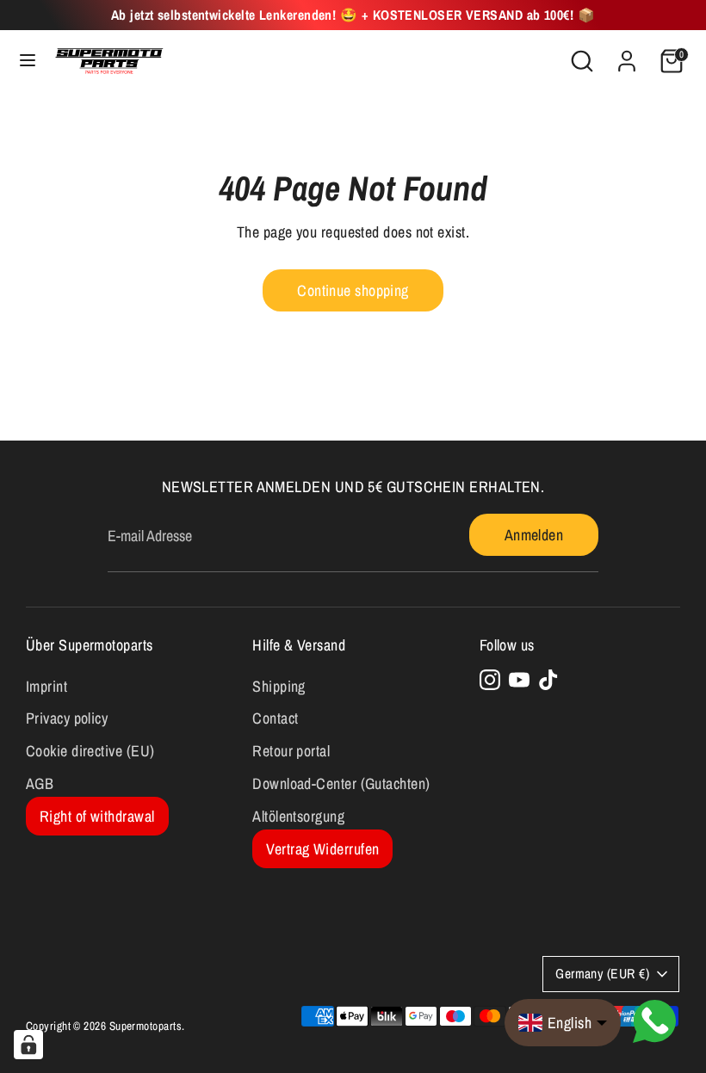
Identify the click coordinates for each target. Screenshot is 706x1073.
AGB (39, 783)
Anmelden (534, 535)
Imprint (46, 686)
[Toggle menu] (27, 60)
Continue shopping (353, 290)
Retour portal (291, 751)
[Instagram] (490, 679)
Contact (275, 718)
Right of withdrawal (97, 816)
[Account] (627, 55)
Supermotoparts (145, 1025)
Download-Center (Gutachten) (341, 783)
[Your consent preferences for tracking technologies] (28, 1044)
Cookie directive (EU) (90, 751)
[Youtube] (519, 679)
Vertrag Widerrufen (322, 849)
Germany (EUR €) (602, 974)
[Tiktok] (548, 679)
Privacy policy (67, 718)
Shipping (279, 686)
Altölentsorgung (298, 816)
